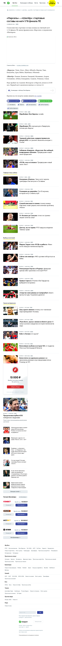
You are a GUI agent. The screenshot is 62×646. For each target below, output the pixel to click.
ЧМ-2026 (29, 548)
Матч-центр (19, 550)
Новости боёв (17, 585)
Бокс (10, 585)
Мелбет (24, 568)
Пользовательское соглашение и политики (29, 635)
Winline (19, 568)
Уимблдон (17, 591)
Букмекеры (8, 565)
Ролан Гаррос (25, 591)
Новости (15, 599)
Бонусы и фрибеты (38, 568)
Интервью (15, 553)
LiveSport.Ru (12, 10)
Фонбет (46, 568)
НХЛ (9, 576)
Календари (27, 550)
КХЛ (6, 576)
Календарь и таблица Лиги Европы (20, 90)
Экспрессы (19, 559)
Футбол (18, 10)
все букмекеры (23, 497)
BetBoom (52, 568)
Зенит (29, 568)
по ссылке (37, 96)
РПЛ (6, 548)
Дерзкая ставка (27, 559)
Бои (6, 582)
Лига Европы (21, 548)
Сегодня (7, 559)
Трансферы (34, 550)
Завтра (13, 559)
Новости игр (8, 606)
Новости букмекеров (10, 568)
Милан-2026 (8, 599)
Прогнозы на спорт (10, 556)
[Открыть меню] (4, 3)
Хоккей (7, 573)
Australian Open (9, 591)
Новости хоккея (29, 576)
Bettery (7, 570)
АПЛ (34, 548)
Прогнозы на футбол (44, 550)
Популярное (54, 550)
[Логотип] (8, 3)
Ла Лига (38, 548)
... (55, 5)
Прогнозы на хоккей (50, 559)
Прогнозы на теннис (20, 561)
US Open (19, 593)
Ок (40, 612)
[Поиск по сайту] (59, 3)
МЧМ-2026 (21, 576)
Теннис (7, 588)
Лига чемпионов (12, 548)
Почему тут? (8, 505)
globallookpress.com (22, 65)
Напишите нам (38, 621)
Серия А (44, 548)
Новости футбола (9, 550)
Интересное (8, 553)
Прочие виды (9, 596)
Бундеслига (51, 548)
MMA (6, 585)
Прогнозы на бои (9, 561)
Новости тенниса (34, 591)
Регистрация (21, 505)
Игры (6, 603)
